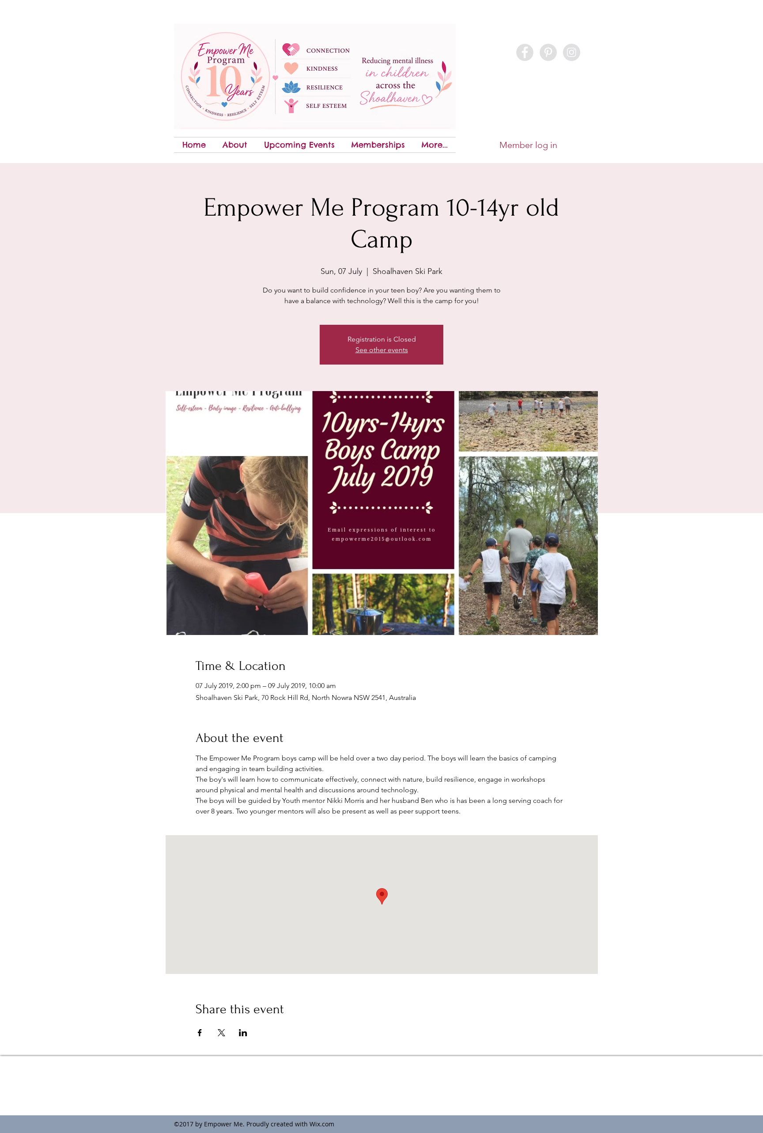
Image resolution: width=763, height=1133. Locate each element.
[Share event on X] (221, 1032)
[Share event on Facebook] (200, 1032)
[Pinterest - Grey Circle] (548, 52)
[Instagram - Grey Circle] (571, 52)
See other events (381, 350)
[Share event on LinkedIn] (243, 1032)
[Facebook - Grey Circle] (524, 52)
